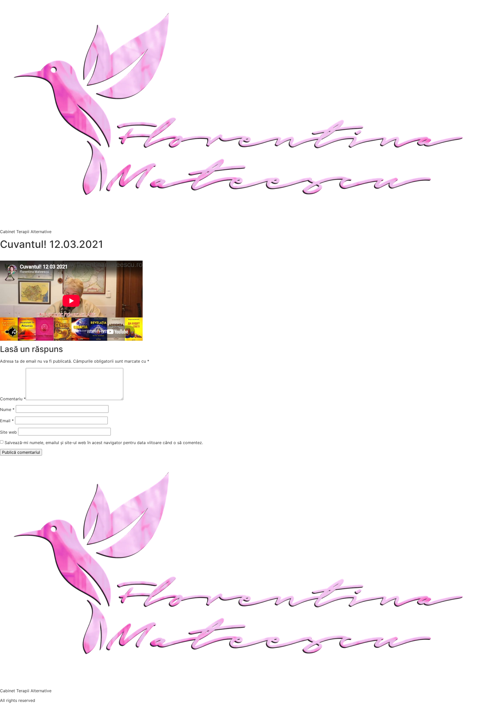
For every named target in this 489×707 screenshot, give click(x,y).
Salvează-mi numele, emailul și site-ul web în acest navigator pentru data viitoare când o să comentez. (104, 443)
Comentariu (13, 399)
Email (7, 421)
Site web (8, 432)
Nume (7, 409)
